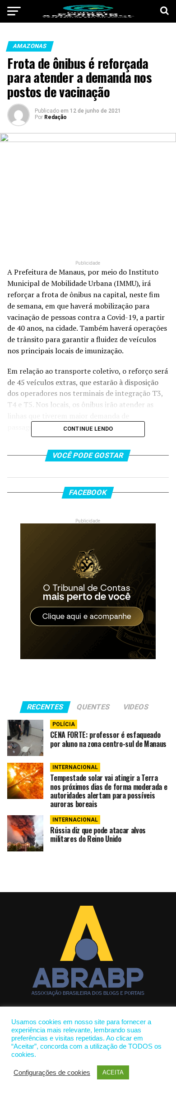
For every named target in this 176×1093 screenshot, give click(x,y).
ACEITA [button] (113, 1072)
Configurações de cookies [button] (52, 1072)
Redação (55, 117)
